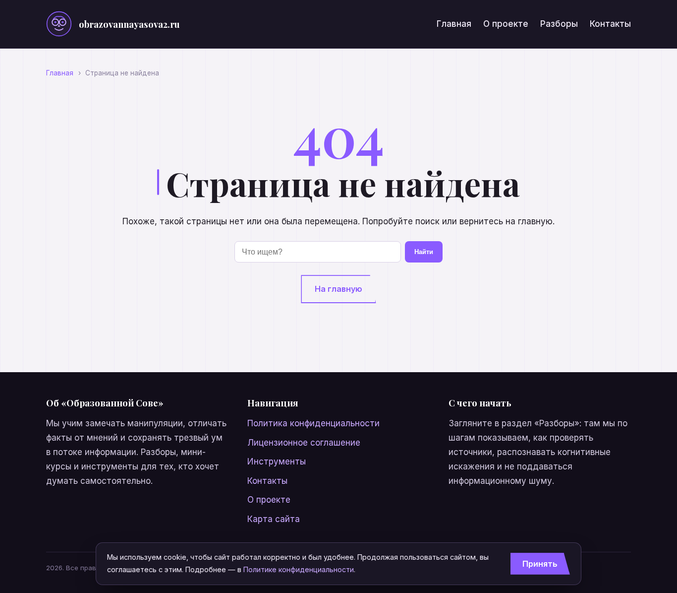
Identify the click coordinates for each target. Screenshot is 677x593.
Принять (540, 564)
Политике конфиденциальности (298, 569)
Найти (423, 252)
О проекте (505, 24)
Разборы (559, 24)
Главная (454, 24)
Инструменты (276, 461)
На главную (338, 289)
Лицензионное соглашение (303, 443)
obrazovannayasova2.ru (129, 24)
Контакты (610, 24)
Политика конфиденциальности (313, 423)
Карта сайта (273, 519)
